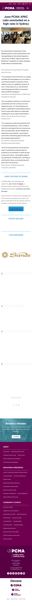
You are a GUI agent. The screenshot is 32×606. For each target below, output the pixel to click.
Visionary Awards (7, 539)
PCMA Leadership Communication (11, 458)
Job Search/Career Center (9, 455)
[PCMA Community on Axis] (24, 573)
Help (8, 599)
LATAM (19, 3)
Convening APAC (7, 521)
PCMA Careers (21, 455)
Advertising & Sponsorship (17, 451)
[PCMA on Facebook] (8, 573)
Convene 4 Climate (16, 518)
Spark (21, 184)
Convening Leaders (18, 525)
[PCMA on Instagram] (16, 573)
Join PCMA (16, 436)
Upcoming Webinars (22, 493)
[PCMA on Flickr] (21, 573)
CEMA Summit (7, 518)
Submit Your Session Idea (9, 490)
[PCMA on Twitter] (11, 573)
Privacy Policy (14, 599)
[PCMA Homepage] (16, 8)
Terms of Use (22, 599)
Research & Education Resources (11, 483)
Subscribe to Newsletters (9, 493)
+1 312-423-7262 (14, 569)
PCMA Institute (7, 479)
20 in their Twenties (8, 507)
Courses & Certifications (19, 476)
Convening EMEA (17, 521)
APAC (10, 3)
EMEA (14, 3)
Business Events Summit (9, 528)
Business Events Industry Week (11, 532)
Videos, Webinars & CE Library (10, 497)
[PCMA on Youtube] (18, 573)
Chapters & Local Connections (11, 510)
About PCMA (6, 451)
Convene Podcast (7, 476)
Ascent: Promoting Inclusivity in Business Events (15, 472)
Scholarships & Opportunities (10, 486)
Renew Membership (22, 514)
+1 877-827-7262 (14, 567)
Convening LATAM (7, 525)
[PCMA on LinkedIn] (13, 573)
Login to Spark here (16, 209)
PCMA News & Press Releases (10, 462)
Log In (26, 3)
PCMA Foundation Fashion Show (11, 535)
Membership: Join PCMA (9, 514)
